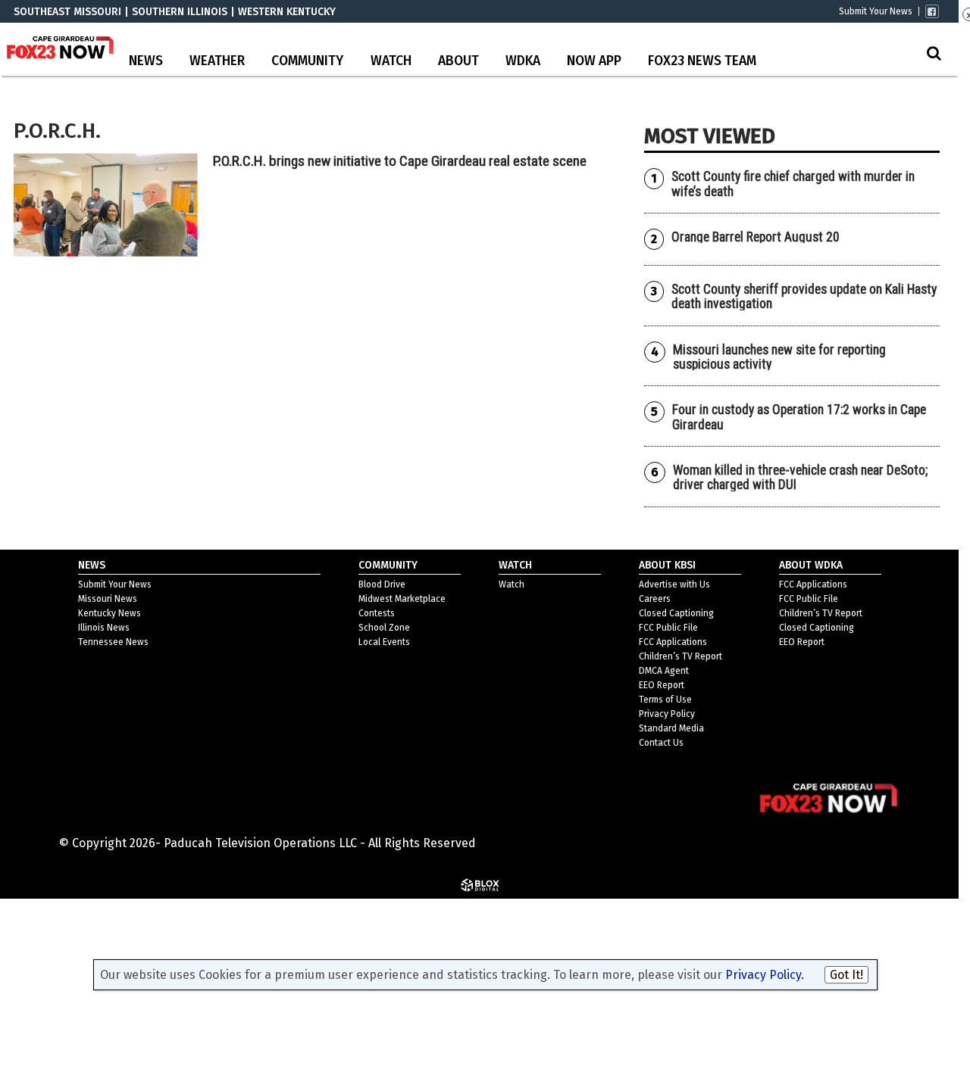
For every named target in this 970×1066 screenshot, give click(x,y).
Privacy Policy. (764, 975)
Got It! (846, 975)
